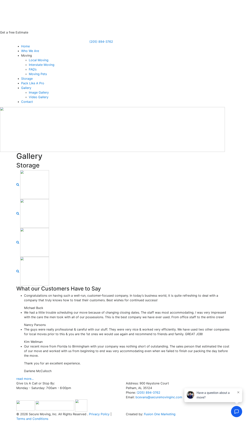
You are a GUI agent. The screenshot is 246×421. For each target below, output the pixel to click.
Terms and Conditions (32, 419)
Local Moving (38, 60)
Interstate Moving (41, 65)
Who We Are (30, 51)
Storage (27, 78)
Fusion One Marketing (159, 414)
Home (25, 46)
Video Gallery (38, 97)
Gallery (26, 88)
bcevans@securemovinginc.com (158, 397)
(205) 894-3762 (101, 42)
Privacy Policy (99, 414)
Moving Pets (38, 74)
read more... (25, 379)
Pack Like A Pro (32, 83)
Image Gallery (39, 92)
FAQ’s (33, 69)
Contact (27, 102)
